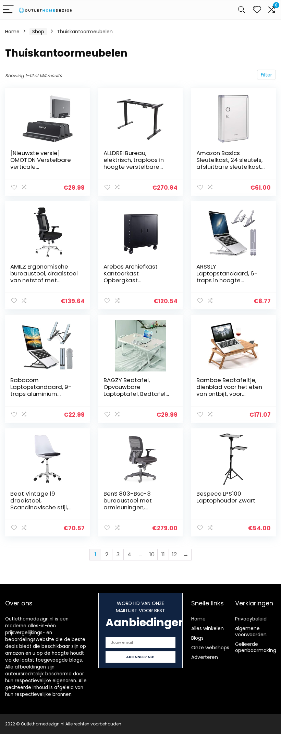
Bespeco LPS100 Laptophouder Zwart (225, 497)
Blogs (197, 638)
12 (174, 554)
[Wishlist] (257, 9)
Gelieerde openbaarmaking (255, 647)
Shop (38, 31)
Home (12, 31)
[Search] (241, 10)
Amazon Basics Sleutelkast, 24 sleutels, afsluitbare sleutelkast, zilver (229, 163)
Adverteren (204, 657)
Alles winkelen (207, 628)
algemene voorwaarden (251, 631)
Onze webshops (210, 647)
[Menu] (8, 10)
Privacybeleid (251, 618)
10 (152, 554)
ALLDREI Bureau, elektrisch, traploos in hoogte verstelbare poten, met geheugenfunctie (133, 167)
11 (163, 554)
